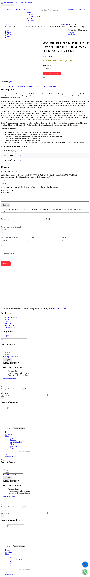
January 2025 (10, 327)
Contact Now (52, 73)
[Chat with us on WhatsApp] (85, 572)
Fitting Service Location (9, 237)
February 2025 (10, 325)
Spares (12, 448)
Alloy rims (13, 446)
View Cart (71, 32)
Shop (7, 436)
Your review (6, 192)
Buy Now (52, 86)
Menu (9, 429)
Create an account (9, 379)
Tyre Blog (8, 454)
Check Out (71, 34)
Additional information (26, 86)
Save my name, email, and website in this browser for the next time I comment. (31, 187)
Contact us (9, 456)
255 (21, 151)
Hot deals (64, 24)
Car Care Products (16, 442)
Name (3, 180)
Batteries (13, 440)
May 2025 (8, 323)
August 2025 (9, 319)
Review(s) (47, 56)
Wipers (12, 444)
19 (20, 160)
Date (32, 237)
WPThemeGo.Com (59, 309)
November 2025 (11, 317)
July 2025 (8, 321)
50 (20, 155)
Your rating (5, 190)
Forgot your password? (11, 357)
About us (8, 434)
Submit (5, 264)
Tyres (7, 24)
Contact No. (5, 219)
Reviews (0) (41, 86)
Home (30, 3)
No (4, 232)
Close (3, 342)
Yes (4, 229)
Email (3, 184)
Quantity (64, 237)
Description (11, 86)
